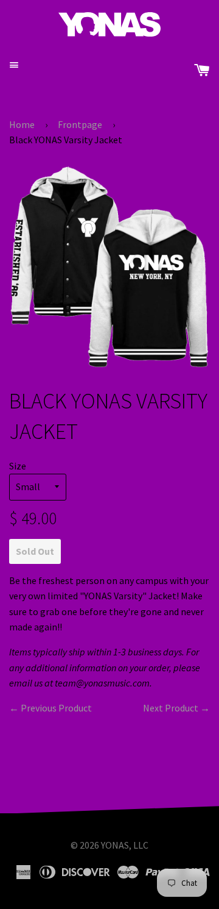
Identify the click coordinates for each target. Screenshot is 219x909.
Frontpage (80, 124)
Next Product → (176, 708)
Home (22, 124)
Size (17, 466)
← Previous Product (50, 708)
